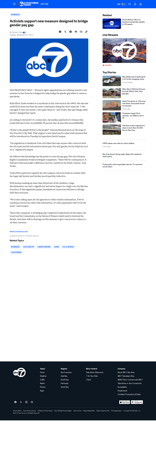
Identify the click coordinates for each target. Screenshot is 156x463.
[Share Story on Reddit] (71, 32)
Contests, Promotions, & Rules (129, 394)
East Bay (64, 376)
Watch (42, 383)
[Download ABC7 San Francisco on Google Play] (137, 402)
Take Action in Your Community (130, 383)
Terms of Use (77, 410)
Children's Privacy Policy (45, 410)
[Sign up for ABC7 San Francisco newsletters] (32, 402)
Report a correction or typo (19, 231)
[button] (14, 4)
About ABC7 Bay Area (126, 372)
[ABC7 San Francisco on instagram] (26, 402)
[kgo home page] (19, 372)
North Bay (65, 387)
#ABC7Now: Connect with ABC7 (130, 380)
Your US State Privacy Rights (62, 410)
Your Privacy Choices (29, 410)
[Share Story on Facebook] (60, 32)
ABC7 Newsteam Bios (126, 376)
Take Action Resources (94, 372)
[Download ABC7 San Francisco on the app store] (124, 402)
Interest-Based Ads (89, 410)
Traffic (42, 380)
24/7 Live (44, 4)
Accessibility (122, 387)
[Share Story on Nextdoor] (76, 32)
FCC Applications (116, 410)
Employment (122, 391)
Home (42, 372)
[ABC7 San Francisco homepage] (28, 4)
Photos (42, 387)
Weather (43, 376)
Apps (42, 391)
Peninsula (64, 383)
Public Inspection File (103, 410)
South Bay (65, 380)
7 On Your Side (92, 376)
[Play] (124, 50)
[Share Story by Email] (81, 32)
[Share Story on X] (65, 32)
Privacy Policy (17, 410)
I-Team (88, 380)
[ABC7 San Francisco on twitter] (21, 402)
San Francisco (66, 372)
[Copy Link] (86, 32)
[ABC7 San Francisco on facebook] (15, 402)
